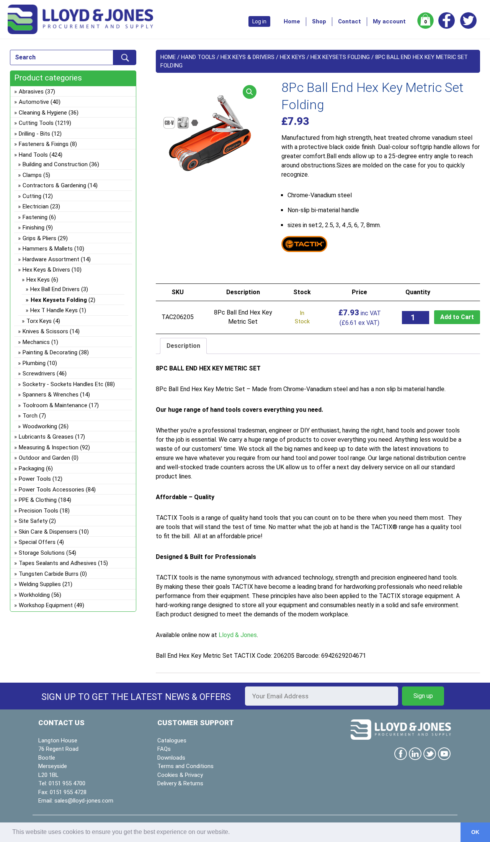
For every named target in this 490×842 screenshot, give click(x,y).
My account (389, 21)
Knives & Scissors (45, 331)
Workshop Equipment (46, 605)
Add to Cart (457, 317)
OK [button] (475, 832)
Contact (349, 21)
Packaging (31, 468)
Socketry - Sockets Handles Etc (63, 384)
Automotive (34, 101)
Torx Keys (39, 321)
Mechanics (36, 342)
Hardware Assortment (51, 259)
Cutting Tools (36, 123)
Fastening (35, 217)
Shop (319, 21)
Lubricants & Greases (46, 436)
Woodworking (40, 426)
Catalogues (171, 740)
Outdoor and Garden (44, 457)
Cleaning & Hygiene (43, 112)
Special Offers (37, 542)
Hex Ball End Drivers (55, 289)
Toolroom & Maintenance (55, 405)
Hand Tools (198, 57)
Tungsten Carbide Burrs (48, 573)
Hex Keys (292, 57)
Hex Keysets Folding (340, 57)
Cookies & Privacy (180, 775)
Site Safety (33, 521)
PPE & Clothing (38, 499)
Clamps (32, 175)
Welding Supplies (40, 584)
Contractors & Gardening (54, 185)
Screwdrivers (39, 373)
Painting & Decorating (50, 352)
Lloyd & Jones (238, 635)
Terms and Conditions (185, 766)
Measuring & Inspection (48, 447)
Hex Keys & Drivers (247, 57)
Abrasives (31, 91)
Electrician (36, 206)
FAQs (164, 748)
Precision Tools (38, 510)
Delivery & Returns (180, 783)
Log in (259, 21)
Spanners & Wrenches (50, 394)
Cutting (32, 196)
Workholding (34, 594)
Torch (30, 415)
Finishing (33, 227)
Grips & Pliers (39, 238)
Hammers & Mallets (48, 248)
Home (292, 21)
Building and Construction (55, 164)
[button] (249, 92)
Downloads (171, 757)
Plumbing (34, 363)
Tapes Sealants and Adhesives (57, 563)
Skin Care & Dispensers (48, 531)
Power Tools (35, 478)
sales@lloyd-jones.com (83, 800)
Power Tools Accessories (51, 489)
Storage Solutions (42, 552)
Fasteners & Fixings (44, 144)
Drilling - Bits (34, 133)
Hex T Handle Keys (54, 310)
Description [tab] (183, 345)
